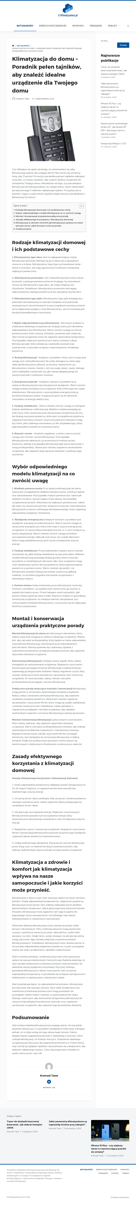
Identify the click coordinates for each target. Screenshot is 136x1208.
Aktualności (25, 25)
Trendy (125, 1173)
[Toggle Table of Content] (80, 206)
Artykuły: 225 (49, 1087)
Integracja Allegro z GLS (113, 143)
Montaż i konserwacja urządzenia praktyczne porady (42, 216)
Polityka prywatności (120, 1197)
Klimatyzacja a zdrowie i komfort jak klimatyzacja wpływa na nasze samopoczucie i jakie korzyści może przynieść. (49, 224)
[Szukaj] (128, 26)
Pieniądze (96, 25)
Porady (115, 1173)
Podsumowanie (23, 229)
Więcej (112, 25)
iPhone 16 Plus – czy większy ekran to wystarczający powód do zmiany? (108, 1148)
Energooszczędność (52, 25)
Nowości (78, 25)
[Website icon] (49, 1082)
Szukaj (104, 40)
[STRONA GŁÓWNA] (13, 46)
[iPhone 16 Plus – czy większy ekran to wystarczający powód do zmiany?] (110, 1130)
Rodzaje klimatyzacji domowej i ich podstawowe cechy (42, 210)
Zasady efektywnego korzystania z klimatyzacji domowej (44, 219)
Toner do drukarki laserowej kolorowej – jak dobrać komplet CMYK (114, 70)
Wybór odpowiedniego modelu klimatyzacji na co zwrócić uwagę (48, 213)
